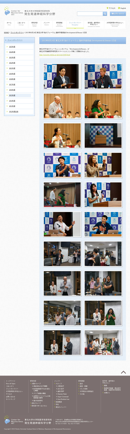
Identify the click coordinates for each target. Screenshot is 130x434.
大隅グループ (36, 383)
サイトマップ (10, 399)
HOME (6, 33)
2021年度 (12, 68)
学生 (57, 404)
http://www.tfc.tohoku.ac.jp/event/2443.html (54, 55)
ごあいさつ (21, 24)
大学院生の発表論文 (87, 391)
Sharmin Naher (62, 394)
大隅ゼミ (107, 393)
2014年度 (12, 101)
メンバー (47, 24)
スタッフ (59, 383)
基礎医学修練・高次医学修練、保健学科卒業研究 (112, 389)
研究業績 (59, 24)
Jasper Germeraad (63, 397)
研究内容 (34, 24)
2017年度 (12, 84)
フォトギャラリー (75, 24)
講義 (105, 385)
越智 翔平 (61, 391)
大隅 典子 (61, 386)
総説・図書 (83, 386)
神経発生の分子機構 (40, 386)
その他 (82, 394)
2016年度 (12, 90)
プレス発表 (83, 389)
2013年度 (12, 106)
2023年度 (12, 57)
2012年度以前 (13, 111)
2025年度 (12, 47)
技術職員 (59, 402)
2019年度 (12, 74)
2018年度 (12, 79)
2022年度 (12, 63)
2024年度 (12, 52)
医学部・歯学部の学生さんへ (94, 24)
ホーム (9, 24)
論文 (81, 383)
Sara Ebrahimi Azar (63, 399)
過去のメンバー (61, 407)
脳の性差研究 (38, 401)
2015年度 (12, 95)
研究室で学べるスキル (39, 406)
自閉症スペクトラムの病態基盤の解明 (42, 397)
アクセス (112, 8)
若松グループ (36, 403)
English (123, 8)
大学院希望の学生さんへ (115, 24)
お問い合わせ (119, 14)
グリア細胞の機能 (40, 393)
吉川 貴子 (61, 389)
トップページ (10, 381)
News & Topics (10, 383)
